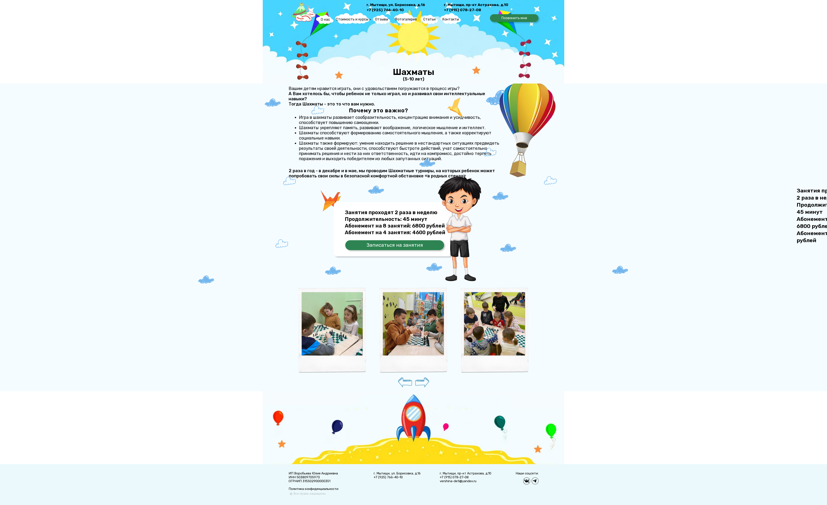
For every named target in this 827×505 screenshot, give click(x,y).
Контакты (450, 19)
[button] (514, 18)
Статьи (429, 19)
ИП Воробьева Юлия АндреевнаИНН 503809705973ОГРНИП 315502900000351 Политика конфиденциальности (313, 481)
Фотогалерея (406, 19)
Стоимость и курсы (352, 19)
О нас (325, 19)
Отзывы (381, 19)
